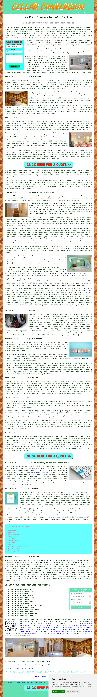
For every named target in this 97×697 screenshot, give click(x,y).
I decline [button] (62, 691)
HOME (66, 13)
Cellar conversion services (81, 570)
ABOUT (76, 13)
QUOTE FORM (60, 517)
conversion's (10, 243)
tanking (35, 411)
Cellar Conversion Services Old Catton (27, 585)
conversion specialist (83, 492)
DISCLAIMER (88, 13)
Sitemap (6, 682)
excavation (80, 442)
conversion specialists (45, 299)
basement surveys (79, 625)
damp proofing (30, 633)
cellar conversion (84, 228)
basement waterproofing (57, 511)
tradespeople (84, 621)
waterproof (50, 403)
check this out (42, 473)
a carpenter (68, 627)
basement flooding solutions (37, 627)
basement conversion (32, 519)
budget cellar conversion (80, 509)
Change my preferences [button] (73, 691)
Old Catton (88, 288)
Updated (27, 682)
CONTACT (81, 13)
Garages (43, 682)
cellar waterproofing (44, 505)
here (32, 470)
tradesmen (26, 635)
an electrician (49, 629)
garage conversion (50, 625)
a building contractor (60, 631)
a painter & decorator (60, 633)
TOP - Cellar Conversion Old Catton (19, 668)
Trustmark (67, 273)
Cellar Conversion (35, 682)
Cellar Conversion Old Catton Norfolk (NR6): (23, 27)
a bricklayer (74, 629)
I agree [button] (55, 691)
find (10, 560)
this (17, 468)
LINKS (71, 13)
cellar (61, 27)
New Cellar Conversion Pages (16, 682)
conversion (66, 305)
